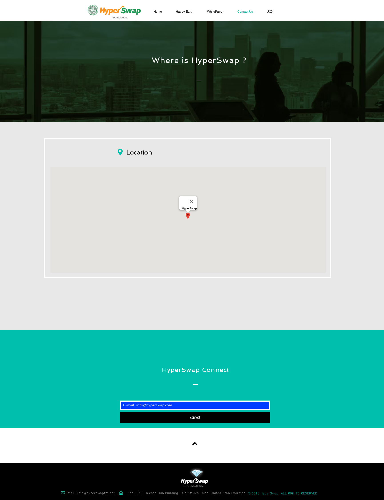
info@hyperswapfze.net (96, 493)
